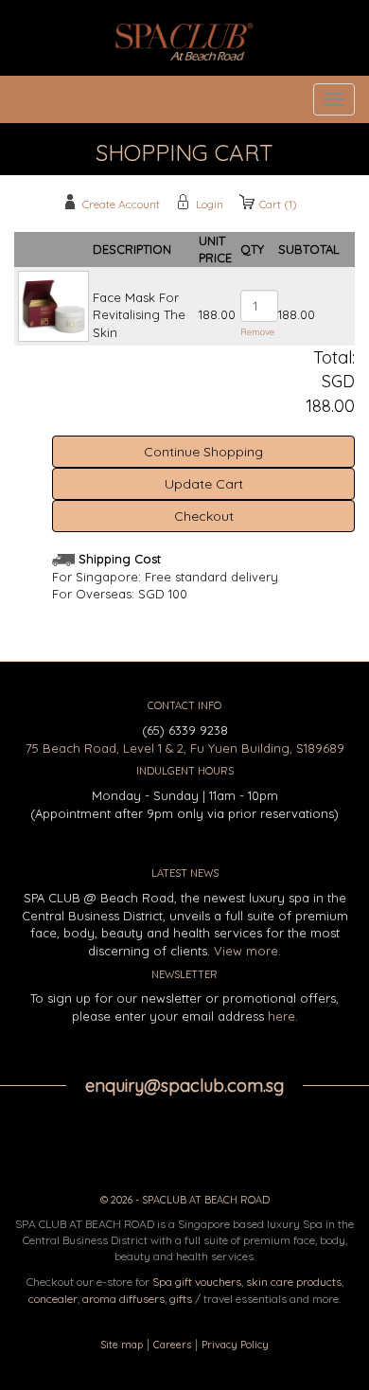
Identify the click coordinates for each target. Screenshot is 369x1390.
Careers (172, 1344)
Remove (257, 332)
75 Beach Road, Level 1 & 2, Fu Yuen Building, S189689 (185, 748)
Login (209, 204)
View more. (247, 950)
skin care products (294, 1281)
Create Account (121, 204)
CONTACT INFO (184, 705)
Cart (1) (278, 204)
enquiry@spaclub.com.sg (184, 1085)
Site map (121, 1344)
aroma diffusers (123, 1299)
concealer (53, 1299)
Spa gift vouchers (196, 1281)
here (281, 1016)
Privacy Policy (235, 1344)
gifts (180, 1299)
